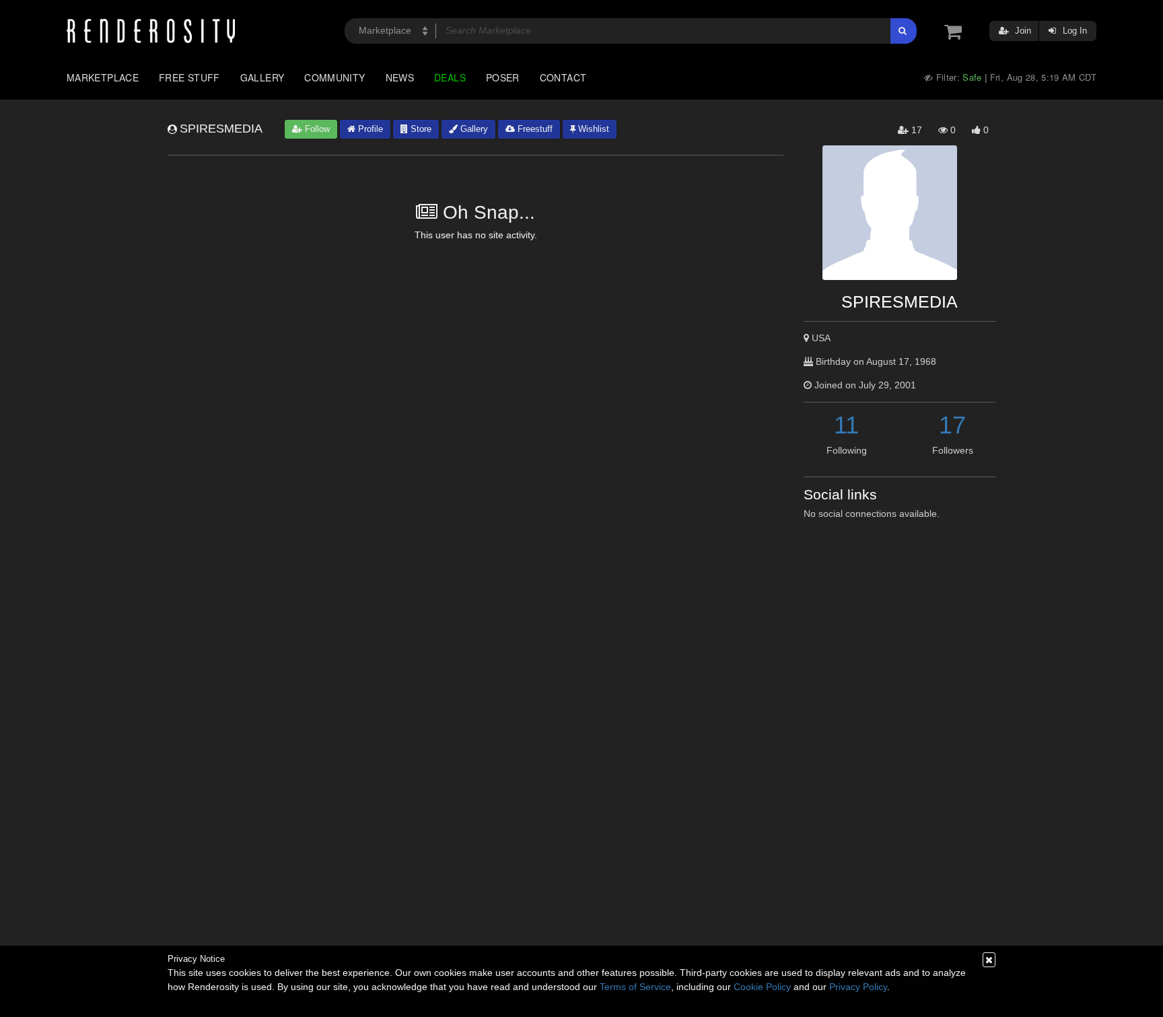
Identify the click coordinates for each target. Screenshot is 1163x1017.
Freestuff (534, 129)
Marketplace (103, 77)
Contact (563, 77)
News (400, 77)
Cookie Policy (762, 986)
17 (952, 425)
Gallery (262, 77)
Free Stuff (189, 77)
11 (846, 425)
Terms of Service (635, 986)
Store (419, 129)
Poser (503, 77)
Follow (316, 129)
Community (334, 77)
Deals (450, 77)
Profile (369, 129)
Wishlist (592, 129)
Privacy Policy (858, 986)
